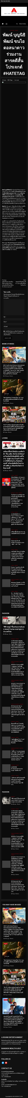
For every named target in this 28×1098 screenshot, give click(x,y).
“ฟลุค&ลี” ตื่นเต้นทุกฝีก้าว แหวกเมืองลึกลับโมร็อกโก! (20, 282)
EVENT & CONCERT (15, 579)
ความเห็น (6, 298)
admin (5, 80)
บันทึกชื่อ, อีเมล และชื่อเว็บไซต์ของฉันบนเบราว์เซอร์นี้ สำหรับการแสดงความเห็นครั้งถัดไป (14, 333)
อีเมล (5, 321)
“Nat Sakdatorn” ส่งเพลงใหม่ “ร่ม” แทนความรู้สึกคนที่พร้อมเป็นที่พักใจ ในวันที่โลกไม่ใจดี (13, 399)
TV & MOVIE (11, 30)
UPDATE (16, 30)
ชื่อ (5, 317)
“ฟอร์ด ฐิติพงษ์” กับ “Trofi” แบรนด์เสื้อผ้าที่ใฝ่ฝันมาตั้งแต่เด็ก (18, 741)
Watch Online (22, 23)
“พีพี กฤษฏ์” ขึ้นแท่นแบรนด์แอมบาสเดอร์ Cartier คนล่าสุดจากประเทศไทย (14, 629)
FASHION (13, 492)
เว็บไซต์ (5, 326)
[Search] (17, 23)
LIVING (5, 443)
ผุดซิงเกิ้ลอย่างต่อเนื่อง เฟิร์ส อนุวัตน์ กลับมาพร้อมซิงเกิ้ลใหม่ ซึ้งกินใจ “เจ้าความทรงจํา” (7, 283)
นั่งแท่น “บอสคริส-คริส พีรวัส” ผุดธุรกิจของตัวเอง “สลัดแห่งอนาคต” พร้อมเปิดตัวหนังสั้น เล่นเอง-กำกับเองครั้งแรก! (18, 571)
